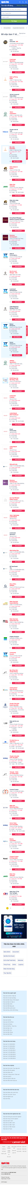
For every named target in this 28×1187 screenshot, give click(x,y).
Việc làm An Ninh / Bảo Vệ (9, 995)
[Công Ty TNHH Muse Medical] (5, 672)
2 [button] (10, 908)
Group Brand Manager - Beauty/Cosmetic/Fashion (17, 218)
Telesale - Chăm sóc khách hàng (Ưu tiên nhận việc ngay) (14, 772)
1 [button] (7, 908)
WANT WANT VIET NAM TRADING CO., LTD (15, 275)
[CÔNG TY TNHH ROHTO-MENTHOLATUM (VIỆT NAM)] (5, 841)
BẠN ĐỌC (24, 1149)
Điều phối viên (13, 464)
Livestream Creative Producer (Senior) (13, 396)
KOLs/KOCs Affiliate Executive (13, 584)
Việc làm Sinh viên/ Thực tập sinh (11, 1068)
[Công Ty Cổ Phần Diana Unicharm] (5, 380)
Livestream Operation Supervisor (13, 60)
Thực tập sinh (7, 973)
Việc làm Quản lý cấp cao (9, 1078)
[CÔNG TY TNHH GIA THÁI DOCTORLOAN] (5, 79)
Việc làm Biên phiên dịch (9, 1008)
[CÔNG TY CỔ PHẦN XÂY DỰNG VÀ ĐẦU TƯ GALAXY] (5, 792)
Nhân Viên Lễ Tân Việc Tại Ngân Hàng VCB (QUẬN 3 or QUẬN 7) (14, 892)
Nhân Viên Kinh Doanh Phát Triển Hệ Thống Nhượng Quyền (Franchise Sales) (14, 619)
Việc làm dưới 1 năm (8, 1120)
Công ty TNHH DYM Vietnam (16, 808)
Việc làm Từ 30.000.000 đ (9, 1056)
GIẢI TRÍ (14, 1152)
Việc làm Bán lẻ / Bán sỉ (9, 1002)
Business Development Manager (13, 235)
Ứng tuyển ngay (18, 54)
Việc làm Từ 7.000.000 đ (9, 1048)
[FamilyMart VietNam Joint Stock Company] (5, 639)
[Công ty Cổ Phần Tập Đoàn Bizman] (5, 758)
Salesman (20, 960)
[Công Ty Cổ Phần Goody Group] (5, 586)
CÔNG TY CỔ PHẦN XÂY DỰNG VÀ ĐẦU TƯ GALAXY (17, 791)
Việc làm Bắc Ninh (7, 1034)
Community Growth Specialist (13, 653)
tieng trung (7, 964)
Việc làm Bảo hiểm (7, 1004)
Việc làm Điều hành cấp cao (10, 1080)
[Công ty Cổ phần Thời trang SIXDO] (5, 723)
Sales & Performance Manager (13, 254)
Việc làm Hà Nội (7, 1020)
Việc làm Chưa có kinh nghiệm (10, 1118)
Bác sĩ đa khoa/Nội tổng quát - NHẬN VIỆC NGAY (13, 147)
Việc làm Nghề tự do (8, 1096)
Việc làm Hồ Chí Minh (8, 1022)
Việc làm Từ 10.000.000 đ (9, 1050)
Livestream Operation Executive (14, 533)
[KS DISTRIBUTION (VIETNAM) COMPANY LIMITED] (5, 42)
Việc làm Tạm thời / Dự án (9, 1094)
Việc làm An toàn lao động (9, 998)
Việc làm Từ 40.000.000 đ (9, 1058)
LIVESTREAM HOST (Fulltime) (14, 413)
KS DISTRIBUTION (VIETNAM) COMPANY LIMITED (16, 43)
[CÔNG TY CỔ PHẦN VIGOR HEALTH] (5, 604)
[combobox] (14, 9)
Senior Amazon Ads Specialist (13, 342)
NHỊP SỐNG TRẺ (14, 1147)
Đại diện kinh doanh (9, 956)
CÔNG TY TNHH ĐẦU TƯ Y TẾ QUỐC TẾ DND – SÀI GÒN (16, 743)
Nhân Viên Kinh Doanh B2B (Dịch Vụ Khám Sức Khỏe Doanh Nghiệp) (14, 602)
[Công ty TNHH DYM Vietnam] (5, 808)
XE (8, 1154)
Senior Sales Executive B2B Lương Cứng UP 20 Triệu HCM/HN (14, 823)
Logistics (20, 964)
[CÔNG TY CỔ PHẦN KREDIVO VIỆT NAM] (5, 690)
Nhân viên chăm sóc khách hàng (14, 200)
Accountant (16, 951)
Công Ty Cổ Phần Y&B (15, 170)
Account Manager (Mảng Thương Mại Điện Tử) (14, 498)
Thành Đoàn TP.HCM (5, 1178)
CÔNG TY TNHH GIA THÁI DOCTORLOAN (15, 80)
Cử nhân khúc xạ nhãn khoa (14, 740)
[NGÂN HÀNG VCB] (5, 894)
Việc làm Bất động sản (8, 1006)
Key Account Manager (13, 271)
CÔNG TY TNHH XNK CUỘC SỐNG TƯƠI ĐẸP (16, 115)
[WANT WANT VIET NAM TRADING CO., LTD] (5, 273)
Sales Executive (14, 40)
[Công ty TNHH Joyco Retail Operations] (5, 859)
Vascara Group (13, 399)
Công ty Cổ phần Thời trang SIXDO (16, 724)
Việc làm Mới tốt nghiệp (9, 1070)
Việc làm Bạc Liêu (7, 1028)
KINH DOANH (8, 1147)
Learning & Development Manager (13, 289)
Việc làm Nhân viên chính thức (10, 1092)
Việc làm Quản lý (7, 1076)
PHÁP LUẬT (3, 1153)
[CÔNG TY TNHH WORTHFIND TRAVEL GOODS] (5, 62)
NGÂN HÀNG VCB (14, 894)
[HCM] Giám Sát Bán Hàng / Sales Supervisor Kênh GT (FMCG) (14, 378)
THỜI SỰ (4, 1149)
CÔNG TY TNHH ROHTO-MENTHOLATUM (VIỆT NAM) (16, 842)
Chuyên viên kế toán (14, 130)
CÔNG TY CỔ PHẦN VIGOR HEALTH (16, 605)
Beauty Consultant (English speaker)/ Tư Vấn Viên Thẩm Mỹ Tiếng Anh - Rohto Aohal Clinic (14, 839)
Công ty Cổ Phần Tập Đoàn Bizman (16, 759)
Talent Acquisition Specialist (13, 112)
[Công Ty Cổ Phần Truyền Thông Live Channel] (5, 500)
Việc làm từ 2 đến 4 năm (9, 1122)
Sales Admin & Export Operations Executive (14, 167)
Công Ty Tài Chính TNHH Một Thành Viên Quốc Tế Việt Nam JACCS (17, 187)
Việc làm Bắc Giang (8, 1032)
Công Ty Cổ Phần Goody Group (17, 587)
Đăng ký (19, 5)
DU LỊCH (9, 1156)
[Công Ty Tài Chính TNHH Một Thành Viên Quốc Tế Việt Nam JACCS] (5, 187)
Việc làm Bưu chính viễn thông (10, 1010)
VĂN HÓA (14, 1150)
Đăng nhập (24, 5)
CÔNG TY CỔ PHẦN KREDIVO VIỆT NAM (16, 691)
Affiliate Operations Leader (13, 361)
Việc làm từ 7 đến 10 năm (9, 1126)
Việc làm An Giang (7, 1024)
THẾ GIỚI (4, 1151)
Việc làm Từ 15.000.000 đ (9, 1052)
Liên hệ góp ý (4, 1182)
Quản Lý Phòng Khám (14, 77)
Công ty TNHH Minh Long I (16, 706)
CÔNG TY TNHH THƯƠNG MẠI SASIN (16, 622)
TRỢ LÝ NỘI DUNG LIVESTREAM (14, 516)
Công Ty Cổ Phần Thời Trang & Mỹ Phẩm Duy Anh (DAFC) (17, 221)
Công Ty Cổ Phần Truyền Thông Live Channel (17, 501)
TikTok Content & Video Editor (14, 95)
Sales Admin (7, 951)
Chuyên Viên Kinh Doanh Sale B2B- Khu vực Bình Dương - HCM (14, 704)
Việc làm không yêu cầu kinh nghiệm (12, 1116)
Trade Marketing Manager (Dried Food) (14, 307)
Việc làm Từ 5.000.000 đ (9, 1046)
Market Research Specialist (14, 324)
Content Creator (14, 789)
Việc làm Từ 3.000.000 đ (9, 1044)
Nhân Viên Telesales (12, 185)
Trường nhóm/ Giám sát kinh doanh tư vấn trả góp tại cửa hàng (14, 688)
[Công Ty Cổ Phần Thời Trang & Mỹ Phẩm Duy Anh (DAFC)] (5, 220)
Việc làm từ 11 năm (7, 1128)
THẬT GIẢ (24, 1151)
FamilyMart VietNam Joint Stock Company (16, 638)
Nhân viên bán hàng (9, 968)
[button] (23, 2)
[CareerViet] (18, 1142)
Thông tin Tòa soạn (5, 1177)
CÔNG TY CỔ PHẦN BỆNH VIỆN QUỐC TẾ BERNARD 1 (17, 466)
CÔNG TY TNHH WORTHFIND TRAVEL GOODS (16, 62)
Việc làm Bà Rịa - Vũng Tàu (9, 1026)
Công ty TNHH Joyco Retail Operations (16, 859)
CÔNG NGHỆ (9, 1151)
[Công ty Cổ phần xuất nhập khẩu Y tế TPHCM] (5, 132)
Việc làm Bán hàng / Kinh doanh (11, 1000)
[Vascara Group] (5, 398)
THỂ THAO (19, 1146)
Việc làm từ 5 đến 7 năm (9, 1124)
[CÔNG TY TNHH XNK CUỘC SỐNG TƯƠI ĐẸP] (5, 114)
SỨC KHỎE (19, 1151)
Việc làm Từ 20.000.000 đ (9, 1054)
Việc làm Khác (6, 1098)
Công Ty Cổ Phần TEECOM (16, 257)
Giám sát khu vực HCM (14, 721)
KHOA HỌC (19, 1149)
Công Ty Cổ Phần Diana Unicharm (15, 381)
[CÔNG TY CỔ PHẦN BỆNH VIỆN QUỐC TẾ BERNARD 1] (5, 466)
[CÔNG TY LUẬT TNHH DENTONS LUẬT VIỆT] (5, 482)
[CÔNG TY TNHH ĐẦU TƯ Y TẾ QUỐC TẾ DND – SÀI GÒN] (5, 742)
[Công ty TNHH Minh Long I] (5, 706)
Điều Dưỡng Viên (14, 550)
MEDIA (3, 1146)
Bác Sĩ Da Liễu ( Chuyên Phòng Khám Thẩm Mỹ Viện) (14, 670)
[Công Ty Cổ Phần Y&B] (5, 169)
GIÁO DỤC (24, 1146)
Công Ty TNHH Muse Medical (16, 673)
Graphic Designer (14, 636)
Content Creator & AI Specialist (14, 857)
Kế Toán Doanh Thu (14, 567)
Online (14, 964)
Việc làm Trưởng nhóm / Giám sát (11, 1074)
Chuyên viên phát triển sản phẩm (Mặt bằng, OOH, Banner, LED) (14, 756)
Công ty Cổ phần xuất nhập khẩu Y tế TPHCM (16, 133)
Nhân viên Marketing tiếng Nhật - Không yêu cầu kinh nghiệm (14, 806)
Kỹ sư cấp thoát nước (9, 960)
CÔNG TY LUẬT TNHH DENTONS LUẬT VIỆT (17, 483)
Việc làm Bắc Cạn (7, 1030)
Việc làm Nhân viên (8, 1072)
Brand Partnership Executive (13, 429)
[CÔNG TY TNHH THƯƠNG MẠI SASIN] (5, 621)
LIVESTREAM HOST (13, 447)
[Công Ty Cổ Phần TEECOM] (5, 256)
